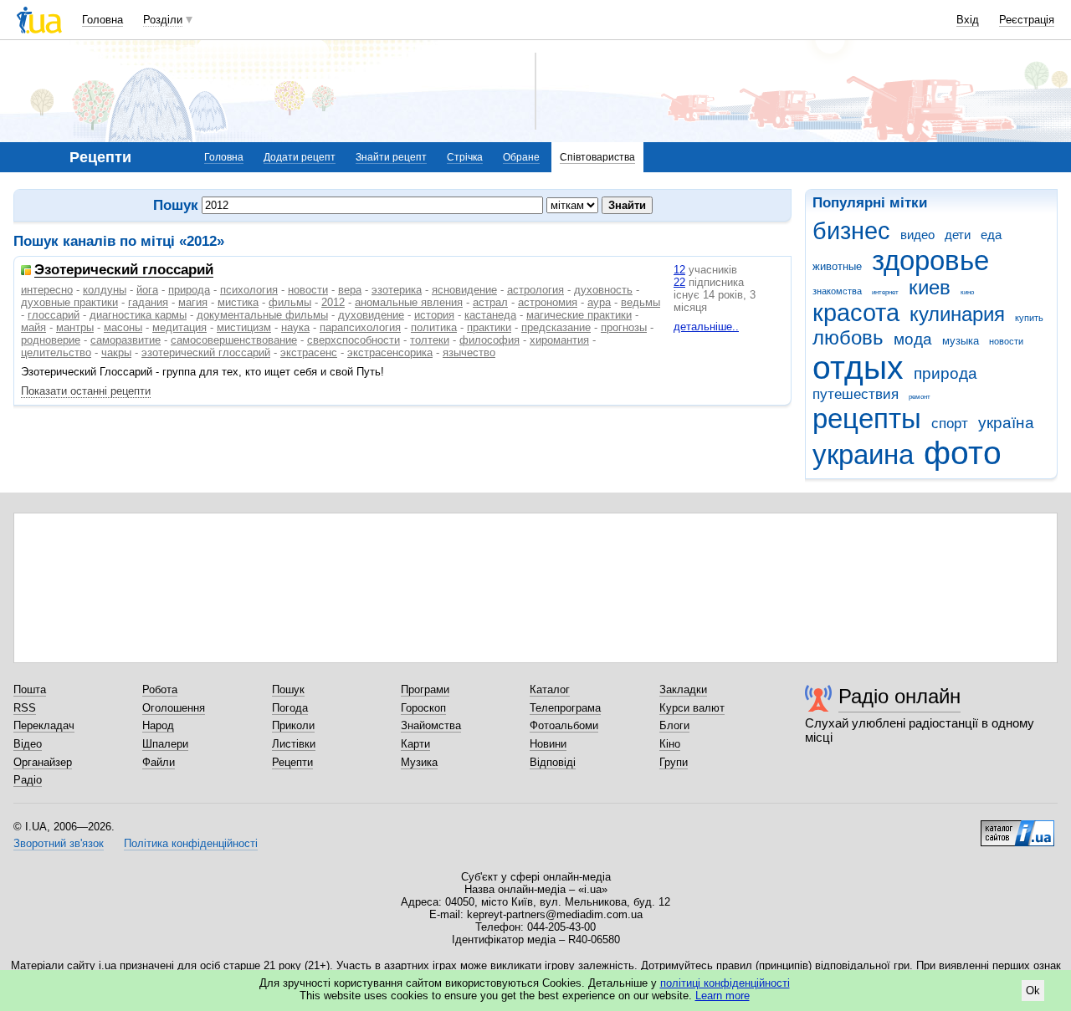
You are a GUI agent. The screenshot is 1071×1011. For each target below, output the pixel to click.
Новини (548, 744)
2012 (333, 302)
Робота (159, 689)
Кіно (669, 744)
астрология (535, 289)
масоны (123, 327)
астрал (490, 302)
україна (1006, 422)
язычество (469, 352)
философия (489, 340)
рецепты (866, 418)
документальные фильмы (262, 315)
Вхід (967, 19)
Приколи (293, 725)
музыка (960, 340)
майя (33, 327)
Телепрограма (565, 708)
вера (349, 289)
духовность (603, 289)
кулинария (957, 314)
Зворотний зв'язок (58, 843)
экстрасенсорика (390, 352)
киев (930, 288)
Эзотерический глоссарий (123, 270)
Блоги (674, 725)
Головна (102, 19)
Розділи (162, 19)
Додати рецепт (300, 157)
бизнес (851, 230)
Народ (158, 725)
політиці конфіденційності (725, 983)
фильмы (290, 302)
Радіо (27, 780)
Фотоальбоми (564, 725)
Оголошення (173, 708)
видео (917, 234)
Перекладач (43, 725)
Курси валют (692, 708)
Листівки (293, 744)
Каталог (550, 689)
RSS (24, 708)
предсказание (556, 327)
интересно (47, 289)
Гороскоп (423, 708)
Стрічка (465, 157)
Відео (27, 744)
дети (958, 234)
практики (489, 327)
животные (837, 266)
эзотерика (397, 289)
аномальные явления (409, 302)
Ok (1033, 990)
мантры (75, 327)
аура (599, 302)
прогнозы (624, 327)
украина (863, 454)
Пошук (288, 689)
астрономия (547, 302)
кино (967, 292)
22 (679, 282)
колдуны (104, 289)
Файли (158, 762)
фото (963, 453)
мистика (238, 302)
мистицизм (244, 327)
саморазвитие (125, 340)
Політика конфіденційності (191, 843)
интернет (885, 292)
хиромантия (559, 340)
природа (945, 373)
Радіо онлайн (899, 696)
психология (249, 289)
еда (991, 234)
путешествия (855, 394)
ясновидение (464, 289)
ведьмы (640, 302)
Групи (673, 762)
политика (434, 327)
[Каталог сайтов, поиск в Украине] (1017, 827)
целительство (56, 352)
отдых (858, 368)
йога (147, 289)
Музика (419, 762)
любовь (848, 338)
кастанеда (490, 315)
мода (913, 339)
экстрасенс (308, 352)
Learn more (722, 995)
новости (1006, 341)
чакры (116, 352)
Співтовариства (597, 157)
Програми (425, 689)
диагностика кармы (138, 315)
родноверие (50, 340)
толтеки (429, 340)
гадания (148, 302)
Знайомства (431, 725)
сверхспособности (353, 340)
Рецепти (292, 762)
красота (855, 312)
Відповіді (553, 762)
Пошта (29, 689)
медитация (179, 327)
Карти (415, 744)
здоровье (930, 260)
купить (1029, 318)
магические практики (579, 315)
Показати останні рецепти (86, 391)
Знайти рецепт (391, 157)
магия (193, 302)
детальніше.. (706, 326)
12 (679, 269)
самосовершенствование (234, 340)
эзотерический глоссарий (205, 352)
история (434, 315)
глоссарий (53, 315)
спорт (949, 423)
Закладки (683, 689)
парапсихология (360, 327)
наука (295, 327)
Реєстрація (1026, 19)
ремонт (919, 397)
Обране (521, 157)
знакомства (837, 291)
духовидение (371, 315)
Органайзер (42, 762)
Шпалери (165, 744)
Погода (290, 708)
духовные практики (69, 302)
